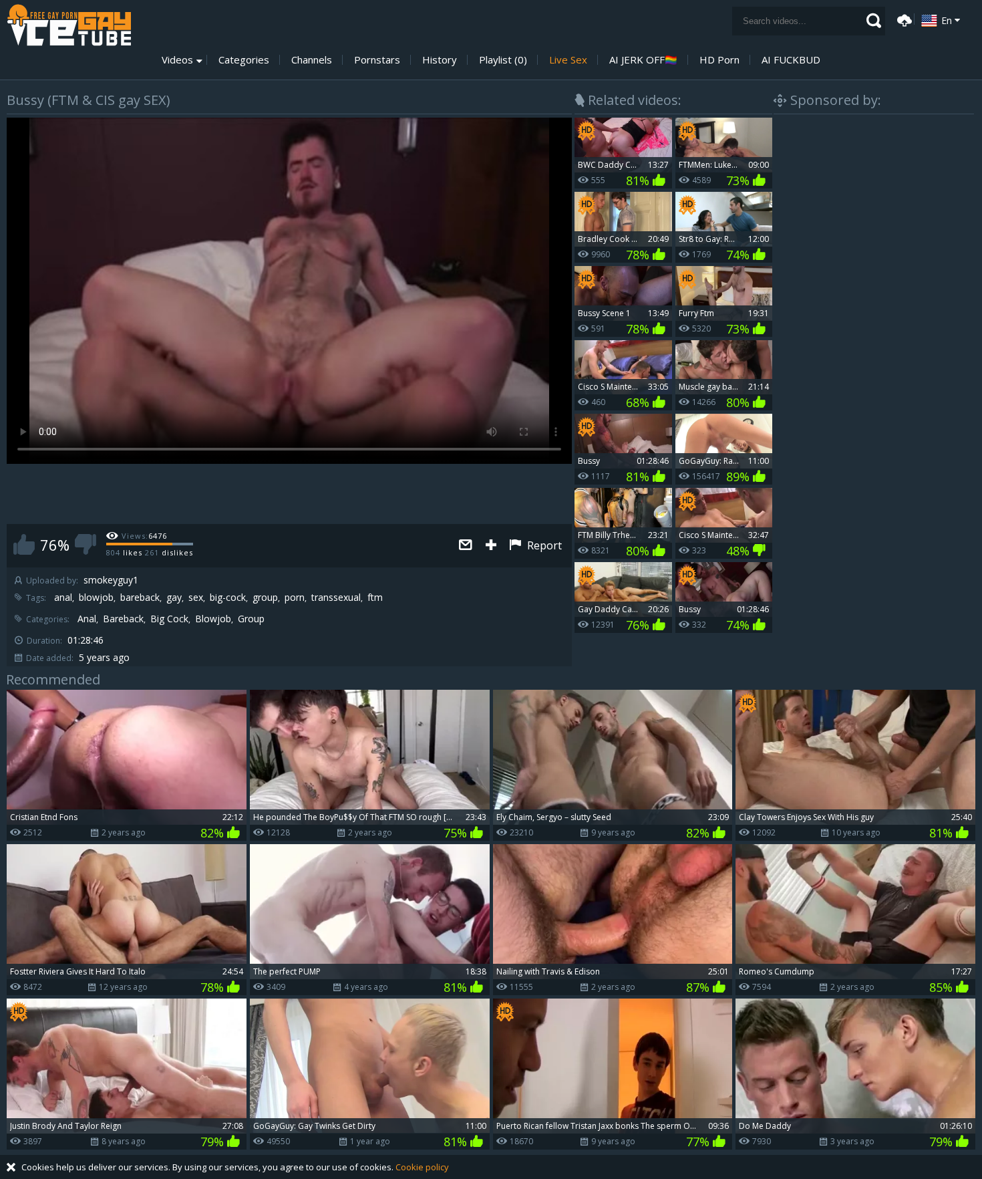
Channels (311, 60)
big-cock (228, 597)
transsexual (336, 597)
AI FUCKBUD (791, 60)
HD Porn (719, 60)
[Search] (873, 20)
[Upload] (902, 19)
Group (251, 619)
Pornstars (377, 60)
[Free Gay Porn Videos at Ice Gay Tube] (69, 25)
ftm (375, 597)
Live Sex (568, 60)
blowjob (96, 597)
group (265, 597)
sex (195, 597)
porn (295, 597)
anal (63, 597)
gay (174, 597)
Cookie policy (422, 1167)
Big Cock (169, 619)
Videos (177, 60)
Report (543, 545)
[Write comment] (465, 545)
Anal (86, 619)
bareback (140, 597)
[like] (24, 544)
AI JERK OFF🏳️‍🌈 (643, 60)
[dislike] (85, 544)
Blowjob (213, 619)
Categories (243, 60)
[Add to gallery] (491, 545)
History (439, 60)
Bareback (123, 619)
